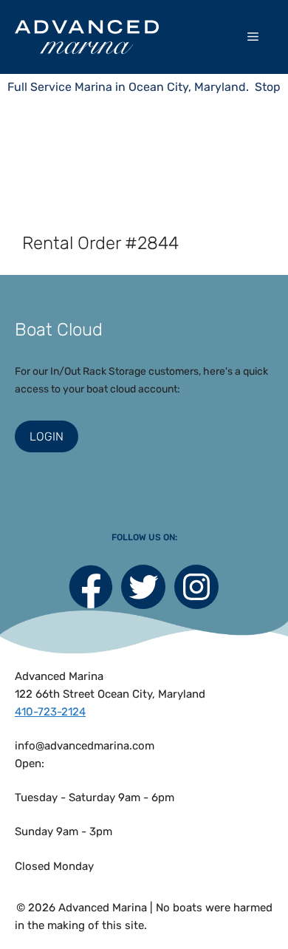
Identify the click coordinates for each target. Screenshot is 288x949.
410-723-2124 (50, 711)
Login (47, 436)
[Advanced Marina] (87, 36)
